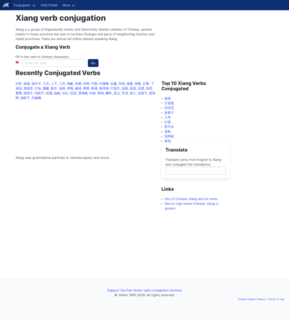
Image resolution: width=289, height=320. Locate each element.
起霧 (113, 84)
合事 (146, 84)
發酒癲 (83, 93)
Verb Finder (49, 5)
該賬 (125, 88)
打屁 (168, 122)
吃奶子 (39, 93)
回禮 (141, 88)
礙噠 (78, 88)
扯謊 (73, 93)
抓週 (49, 93)
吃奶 (92, 93)
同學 (86, 84)
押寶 (70, 88)
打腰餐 (104, 84)
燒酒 (27, 84)
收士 (133, 93)
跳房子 (28, 93)
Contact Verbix (247, 299)
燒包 (168, 141)
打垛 (38, 88)
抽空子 (36, 84)
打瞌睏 (36, 98)
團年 (109, 93)
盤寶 (19, 93)
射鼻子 (169, 112)
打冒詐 (115, 88)
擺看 (46, 88)
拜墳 (122, 84)
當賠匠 (28, 88)
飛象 (70, 84)
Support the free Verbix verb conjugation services (144, 290)
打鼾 (19, 84)
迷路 (62, 88)
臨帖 (57, 93)
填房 (149, 88)
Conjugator (22, 5)
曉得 (168, 98)
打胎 (94, 84)
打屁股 (169, 103)
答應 (78, 84)
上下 (54, 84)
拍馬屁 (169, 136)
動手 (54, 88)
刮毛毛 (169, 108)
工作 (46, 84)
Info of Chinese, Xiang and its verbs (191, 199)
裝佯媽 (104, 88)
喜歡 (168, 131)
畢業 (86, 88)
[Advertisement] (86, 127)
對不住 (169, 127)
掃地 (101, 93)
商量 (138, 84)
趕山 (117, 93)
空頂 (125, 93)
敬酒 (94, 88)
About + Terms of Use (271, 299)
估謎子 (142, 93)
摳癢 (130, 84)
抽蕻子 (25, 98)
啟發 (133, 88)
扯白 (65, 93)
